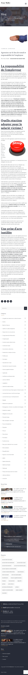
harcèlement (5, 577)
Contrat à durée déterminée (8, 342)
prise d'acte (11, 583)
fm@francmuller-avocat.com (13, 607)
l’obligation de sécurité (20, 82)
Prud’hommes (5, 441)
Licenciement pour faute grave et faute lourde (13, 390)
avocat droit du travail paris (8, 562)
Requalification (5, 451)
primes (3, 583)
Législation (4, 383)
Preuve (4, 430)
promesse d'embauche (7, 587)
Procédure (4, 437)
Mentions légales (6, 653)
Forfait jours (5, 355)
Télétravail (4, 468)
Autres (3, 321)
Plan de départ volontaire (8, 420)
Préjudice (4, 427)
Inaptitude (4, 373)
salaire (3, 458)
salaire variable (19, 589)
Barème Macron (6, 325)
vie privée (4, 478)
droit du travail (5, 574)
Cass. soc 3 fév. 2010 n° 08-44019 (13, 286)
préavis (17, 587)
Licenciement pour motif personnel (10, 396)
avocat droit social (21, 562)
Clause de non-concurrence (8, 332)
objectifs (19, 580)
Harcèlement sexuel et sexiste (9, 366)
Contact (4, 659)
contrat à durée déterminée (8, 571)
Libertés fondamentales (7, 386)
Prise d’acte (5, 434)
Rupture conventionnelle (8, 454)
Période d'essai (5, 417)
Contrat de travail (6, 345)
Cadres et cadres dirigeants (8, 328)
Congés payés (5, 338)
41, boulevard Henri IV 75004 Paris (15, 604)
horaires (4, 580)
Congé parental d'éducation (8, 335)
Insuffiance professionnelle (8, 376)
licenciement (11, 580)
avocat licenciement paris (20, 565)
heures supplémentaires (16, 577)
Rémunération (5, 447)
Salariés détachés (6, 461)
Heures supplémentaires (8, 369)
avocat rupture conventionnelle (9, 568)
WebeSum (11, 666)
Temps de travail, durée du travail (9, 471)
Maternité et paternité (7, 403)
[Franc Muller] (6, 3)
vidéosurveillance (6, 475)
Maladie (4, 400)
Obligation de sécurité (7, 413)
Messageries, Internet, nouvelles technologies (12, 407)
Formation (4, 359)
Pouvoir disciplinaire (6, 424)
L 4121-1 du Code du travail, (16, 83)
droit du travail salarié (16, 574)
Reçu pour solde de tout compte (9, 444)
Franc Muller (12, 48)
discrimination (21, 571)
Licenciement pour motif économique (11, 393)
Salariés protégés (6, 464)
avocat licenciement (6, 565)
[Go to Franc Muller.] (1, 17)
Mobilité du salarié (6, 410)
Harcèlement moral (6, 362)
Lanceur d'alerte (6, 379)
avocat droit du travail (7, 559)
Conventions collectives (7, 349)
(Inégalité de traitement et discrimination (11, 318)
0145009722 (9, 544)
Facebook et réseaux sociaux (8, 352)
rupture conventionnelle (7, 589)
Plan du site (5, 656)
